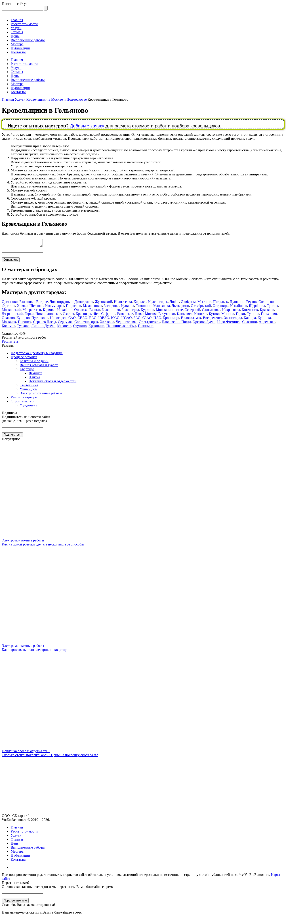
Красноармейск (87, 314)
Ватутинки (166, 314)
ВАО (93, 318)
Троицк (272, 306)
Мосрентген (32, 310)
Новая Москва (146, 314)
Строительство (22, 401)
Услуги (16, 28)
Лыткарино (180, 306)
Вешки (94, 310)
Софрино (108, 314)
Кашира (250, 318)
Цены (15, 36)
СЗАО (147, 318)
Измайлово (238, 306)
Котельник (250, 310)
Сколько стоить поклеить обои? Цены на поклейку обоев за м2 (50, 755)
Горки (29, 314)
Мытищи (204, 302)
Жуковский (103, 302)
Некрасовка (231, 310)
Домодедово (83, 302)
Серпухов (65, 322)
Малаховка (161, 306)
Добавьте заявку (87, 125)
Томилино (143, 306)
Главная (17, 20)
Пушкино (237, 302)
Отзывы (17, 32)
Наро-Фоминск (228, 322)
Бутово (214, 314)
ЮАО (115, 318)
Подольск (220, 302)
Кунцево (23, 318)
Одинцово (10, 302)
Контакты (18, 52)
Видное (42, 302)
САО (72, 318)
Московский (11, 310)
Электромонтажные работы (41, 393)
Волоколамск (191, 318)
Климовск (184, 314)
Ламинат (35, 373)
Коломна (8, 326)
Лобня (174, 302)
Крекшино (96, 326)
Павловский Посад (176, 322)
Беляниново (111, 310)
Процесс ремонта (24, 357)
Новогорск (58, 318)
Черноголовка (126, 322)
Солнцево (266, 302)
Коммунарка (54, 306)
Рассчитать (10, 341)
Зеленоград (130, 310)
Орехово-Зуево (204, 322)
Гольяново (269, 314)
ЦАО (157, 318)
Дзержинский (12, 314)
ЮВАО (103, 318)
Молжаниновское (169, 310)
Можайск (9, 322)
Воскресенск (212, 318)
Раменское (125, 314)
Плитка (34, 377)
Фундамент (28, 405)
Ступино (80, 326)
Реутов (251, 302)
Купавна (127, 306)
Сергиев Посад (44, 322)
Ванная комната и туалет (39, 365)
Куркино (147, 310)
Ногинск (24, 322)
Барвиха (49, 310)
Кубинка (264, 318)
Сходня (68, 314)
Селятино (249, 322)
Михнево (64, 326)
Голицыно (146, 326)
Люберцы (188, 302)
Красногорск (158, 302)
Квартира (27, 369)
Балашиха (26, 302)
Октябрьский (201, 306)
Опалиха (81, 310)
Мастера (17, 44)
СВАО (82, 318)
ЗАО (137, 318)
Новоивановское (48, 314)
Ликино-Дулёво (43, 326)
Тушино (253, 314)
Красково (267, 310)
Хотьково (107, 322)
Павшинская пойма (121, 326)
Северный (192, 310)
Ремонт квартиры (24, 397)
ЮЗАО (126, 318)
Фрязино (8, 306)
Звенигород (233, 318)
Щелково (36, 306)
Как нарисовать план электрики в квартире (35, 650)
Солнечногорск (86, 322)
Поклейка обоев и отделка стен (52, 381)
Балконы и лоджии (34, 361)
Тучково (23, 326)
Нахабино (64, 310)
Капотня (200, 314)
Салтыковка (211, 310)
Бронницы (171, 318)
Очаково (8, 318)
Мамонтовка (92, 306)
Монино (227, 314)
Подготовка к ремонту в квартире (37, 353)
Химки (22, 306)
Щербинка (257, 306)
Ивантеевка (123, 302)
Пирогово (73, 306)
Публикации (20, 48)
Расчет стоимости (24, 24)
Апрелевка (267, 322)
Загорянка (111, 306)
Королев (140, 302)
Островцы (220, 306)
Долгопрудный (61, 302)
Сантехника (29, 385)
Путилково (40, 318)
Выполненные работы (28, 40)
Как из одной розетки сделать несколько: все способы (43, 544)
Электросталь (149, 322)
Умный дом (28, 389)
